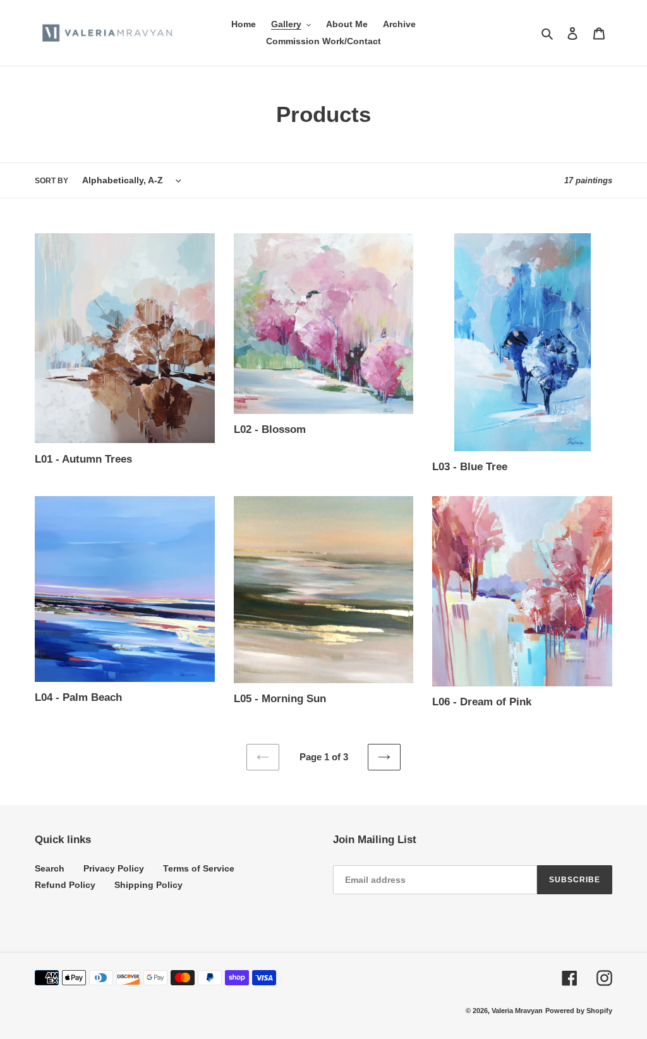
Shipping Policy (148, 885)
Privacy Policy (113, 868)
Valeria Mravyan (517, 1010)
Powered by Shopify (578, 1010)
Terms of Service (198, 868)
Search (49, 868)
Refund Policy (65, 885)
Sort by (51, 180)
